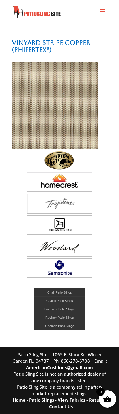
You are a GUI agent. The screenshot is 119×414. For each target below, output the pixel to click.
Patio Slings (41, 400)
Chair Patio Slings (59, 292)
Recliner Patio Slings (59, 317)
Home (19, 400)
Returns (97, 400)
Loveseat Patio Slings (59, 309)
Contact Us (61, 406)
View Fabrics (71, 400)
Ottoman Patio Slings (59, 326)
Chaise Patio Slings (59, 300)
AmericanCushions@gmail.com (59, 367)
